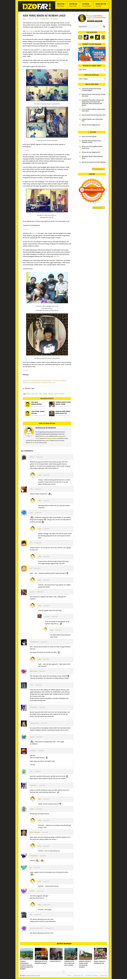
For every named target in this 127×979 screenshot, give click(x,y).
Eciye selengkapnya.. (98, 169)
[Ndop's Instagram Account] (80, 37)
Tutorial (86, 5)
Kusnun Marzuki (30, 31)
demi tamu (56, 256)
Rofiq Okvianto (34, 855)
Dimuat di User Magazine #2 (91, 125)
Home (69, 975)
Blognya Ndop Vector (32, 975)
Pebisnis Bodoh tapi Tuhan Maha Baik (92, 120)
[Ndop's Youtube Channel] (91, 37)
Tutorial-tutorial (91, 975)
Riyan (40, 50)
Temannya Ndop (44, 19)
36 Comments (54, 19)
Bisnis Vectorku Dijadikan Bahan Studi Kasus (92, 147)
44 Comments (35, 406)
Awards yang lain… (98, 207)
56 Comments (59, 415)
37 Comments (59, 406)
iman (40, 394)
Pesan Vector (101, 5)
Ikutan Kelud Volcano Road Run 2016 (94, 115)
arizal (32, 394)
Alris (31, 914)
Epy (31, 867)
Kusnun (45, 394)
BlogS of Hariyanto (35, 832)
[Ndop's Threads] (103, 37)
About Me (60, 5)
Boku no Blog (33, 671)
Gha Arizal (35, 233)
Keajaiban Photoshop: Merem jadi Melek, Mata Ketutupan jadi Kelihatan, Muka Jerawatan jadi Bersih (93, 102)
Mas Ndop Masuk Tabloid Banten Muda (92, 157)
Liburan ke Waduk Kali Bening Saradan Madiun (91, 89)
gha (37, 394)
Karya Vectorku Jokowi (89, 136)
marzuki (50, 394)
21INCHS (32, 891)
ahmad (28, 394)
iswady (32, 809)
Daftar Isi (73, 5)
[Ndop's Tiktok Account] (86, 37)
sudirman (62, 394)
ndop (24, 19)
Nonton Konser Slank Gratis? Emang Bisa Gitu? (93, 95)
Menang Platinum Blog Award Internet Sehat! (91, 141)
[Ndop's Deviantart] (97, 37)
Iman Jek (30, 154)
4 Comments (34, 415)
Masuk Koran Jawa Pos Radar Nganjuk (94, 162)
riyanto (56, 394)
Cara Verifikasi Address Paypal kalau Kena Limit (93, 110)
